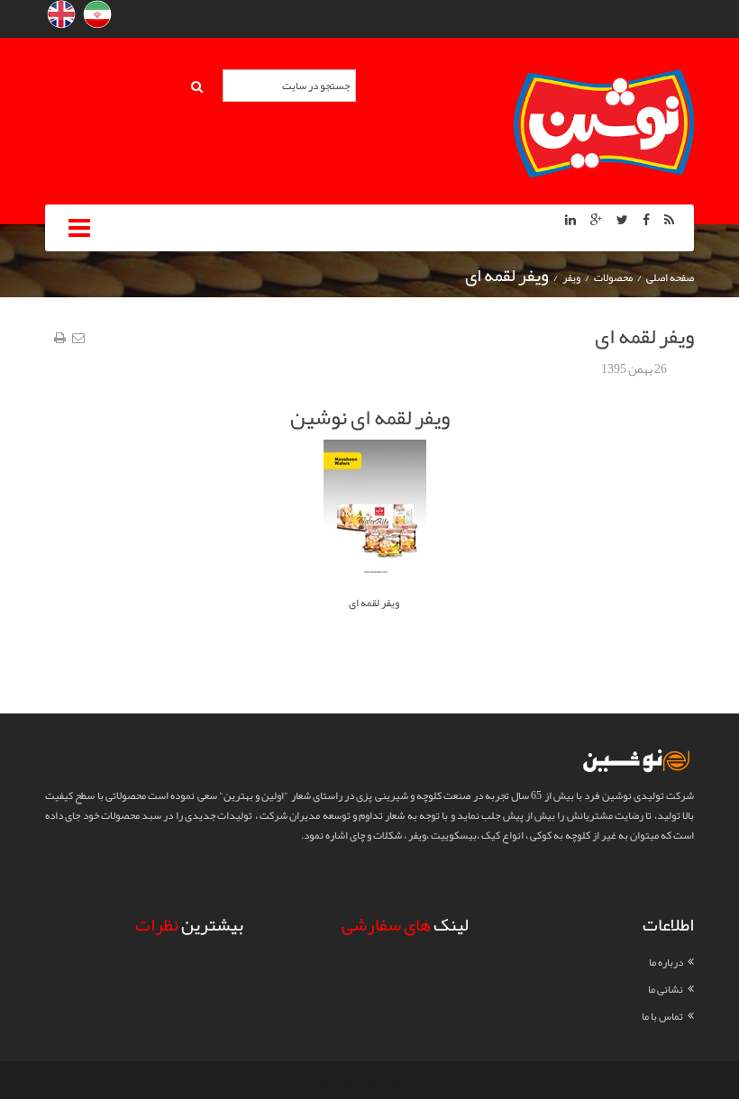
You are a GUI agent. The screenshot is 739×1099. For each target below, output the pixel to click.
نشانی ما (665, 989)
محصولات (613, 277)
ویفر (571, 277)
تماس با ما (662, 1016)
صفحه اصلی (670, 277)
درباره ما (666, 962)
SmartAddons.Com (397, 1080)
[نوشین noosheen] (604, 127)
